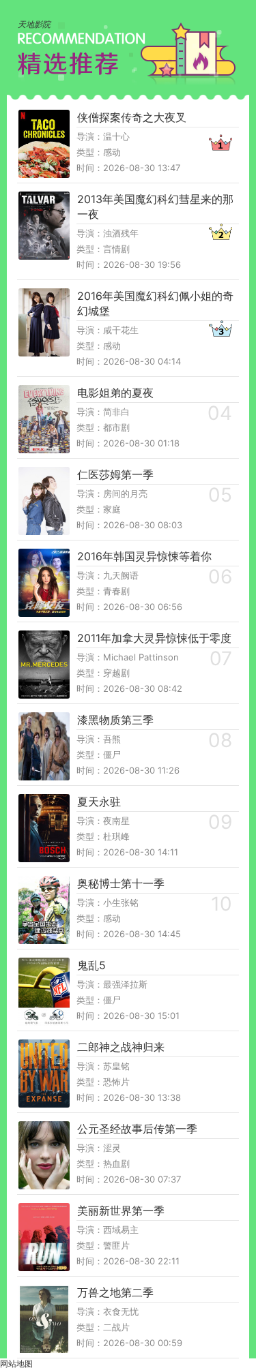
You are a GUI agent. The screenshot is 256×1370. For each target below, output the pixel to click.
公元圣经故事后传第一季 (137, 1129)
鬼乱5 (91, 965)
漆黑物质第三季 (115, 720)
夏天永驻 (99, 801)
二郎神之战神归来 (121, 1047)
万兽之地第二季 (115, 1292)
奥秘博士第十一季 (121, 883)
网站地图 (16, 1363)
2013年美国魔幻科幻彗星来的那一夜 (155, 206)
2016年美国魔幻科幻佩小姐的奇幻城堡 (155, 303)
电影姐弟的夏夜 (115, 392)
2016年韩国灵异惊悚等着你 (144, 556)
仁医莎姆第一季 (115, 474)
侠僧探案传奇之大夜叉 (131, 117)
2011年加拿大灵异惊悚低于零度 (154, 638)
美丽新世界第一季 (121, 1210)
